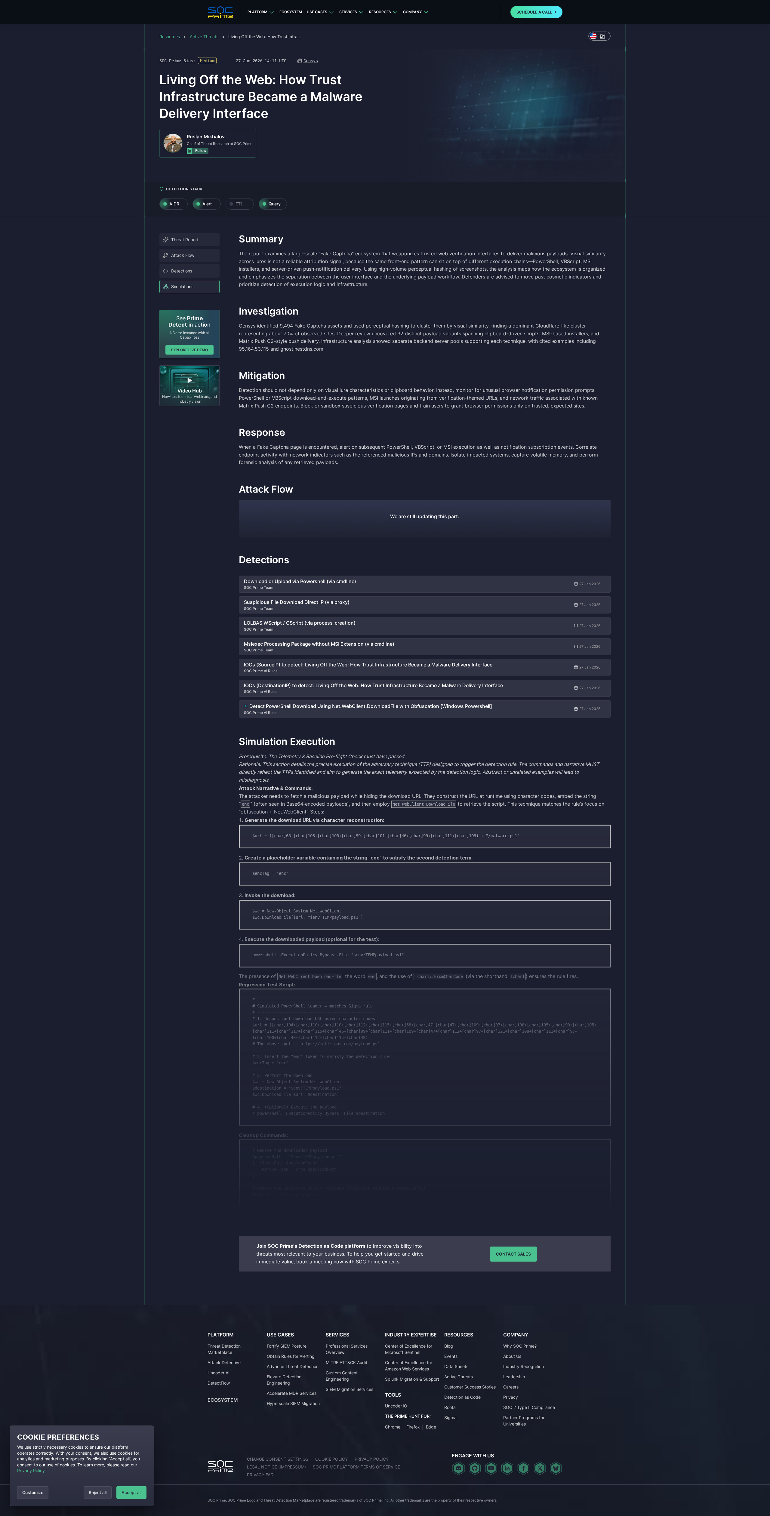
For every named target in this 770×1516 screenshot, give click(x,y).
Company (412, 12)
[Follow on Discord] (458, 1468)
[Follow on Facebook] (523, 1468)
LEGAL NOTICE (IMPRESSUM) (276, 1466)
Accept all (131, 1492)
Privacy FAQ (260, 1474)
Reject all (97, 1492)
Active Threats (204, 36)
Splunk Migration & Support (412, 1379)
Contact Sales (513, 1253)
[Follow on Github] (475, 1468)
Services (348, 12)
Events (450, 1356)
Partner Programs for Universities (523, 1420)
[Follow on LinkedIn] (507, 1468)
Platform (257, 12)
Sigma (450, 1417)
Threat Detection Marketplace (224, 1349)
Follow (200, 150)
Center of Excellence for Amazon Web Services (408, 1365)
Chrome (392, 1426)
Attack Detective (224, 1362)
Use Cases (317, 12)
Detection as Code (462, 1397)
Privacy (510, 1397)
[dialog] (82, 1465)
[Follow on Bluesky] (555, 1468)
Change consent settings (277, 1459)
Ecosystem (290, 12)
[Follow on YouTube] (491, 1468)
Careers (511, 1386)
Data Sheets (456, 1366)
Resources (380, 12)
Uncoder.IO (396, 1405)
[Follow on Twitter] (540, 1468)
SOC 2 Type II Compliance (529, 1407)
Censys (310, 60)
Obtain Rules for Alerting (291, 1356)
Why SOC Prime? (520, 1345)
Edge (431, 1426)
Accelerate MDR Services (291, 1393)
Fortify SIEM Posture (286, 1345)
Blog (448, 1345)
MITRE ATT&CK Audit (346, 1362)
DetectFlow (219, 1382)
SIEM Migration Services (349, 1389)
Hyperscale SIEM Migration (293, 1403)
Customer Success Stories (470, 1386)
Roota (450, 1407)
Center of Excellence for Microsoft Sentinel (408, 1349)
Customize (32, 1492)
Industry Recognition (523, 1366)
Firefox (413, 1426)
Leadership (514, 1376)
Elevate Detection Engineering (284, 1379)
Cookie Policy (331, 1459)
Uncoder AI (218, 1372)
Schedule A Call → (536, 12)
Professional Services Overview (347, 1349)
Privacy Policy (31, 1470)
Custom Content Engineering (342, 1376)
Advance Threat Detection (293, 1366)
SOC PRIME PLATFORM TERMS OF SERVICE (356, 1466)
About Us (512, 1356)
